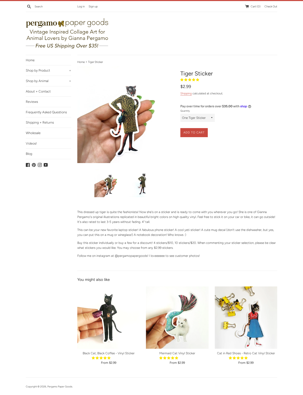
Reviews (32, 102)
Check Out (270, 6)
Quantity (185, 110)
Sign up (93, 6)
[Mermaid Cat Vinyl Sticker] (177, 317)
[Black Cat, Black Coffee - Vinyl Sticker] (108, 317)
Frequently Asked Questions (46, 112)
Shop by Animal (48, 81)
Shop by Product (48, 70)
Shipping (186, 93)
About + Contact (38, 91)
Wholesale (33, 133)
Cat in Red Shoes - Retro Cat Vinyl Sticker (246, 353)
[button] (190, 80)
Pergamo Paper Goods (59, 386)
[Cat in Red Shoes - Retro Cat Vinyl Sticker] (246, 317)
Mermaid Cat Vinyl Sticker (177, 353)
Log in (81, 6)
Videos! (31, 143)
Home (30, 60)
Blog (29, 154)
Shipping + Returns (40, 122)
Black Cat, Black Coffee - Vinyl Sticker (109, 353)
